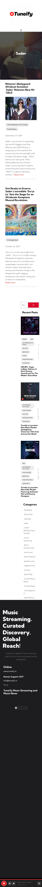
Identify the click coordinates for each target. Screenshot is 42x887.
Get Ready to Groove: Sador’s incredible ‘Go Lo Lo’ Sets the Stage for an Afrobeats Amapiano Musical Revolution (19, 194)
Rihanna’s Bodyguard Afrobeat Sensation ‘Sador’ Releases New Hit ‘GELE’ (19, 88)
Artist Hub (28, 514)
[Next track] (13, 883)
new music (25, 348)
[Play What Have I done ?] (4, 883)
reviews (24, 355)
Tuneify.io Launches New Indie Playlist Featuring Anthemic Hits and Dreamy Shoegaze (29, 491)
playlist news (25, 352)
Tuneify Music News (27, 359)
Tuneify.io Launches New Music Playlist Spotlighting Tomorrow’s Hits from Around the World (30, 429)
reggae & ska (29, 565)
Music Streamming (29, 546)
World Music (29, 598)
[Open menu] (21, 30)
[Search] (33, 304)
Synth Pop (28, 574)
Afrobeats (28, 510)
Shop (5, 685)
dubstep (24, 339)
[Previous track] (9, 883)
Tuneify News (12, 129)
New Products (30, 557)
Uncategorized (12, 240)
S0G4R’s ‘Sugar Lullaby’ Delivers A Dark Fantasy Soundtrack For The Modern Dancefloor (29, 371)
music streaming (26, 410)
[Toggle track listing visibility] (39, 883)
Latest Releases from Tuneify (17, 125)
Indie (32, 339)
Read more (19, 174)
